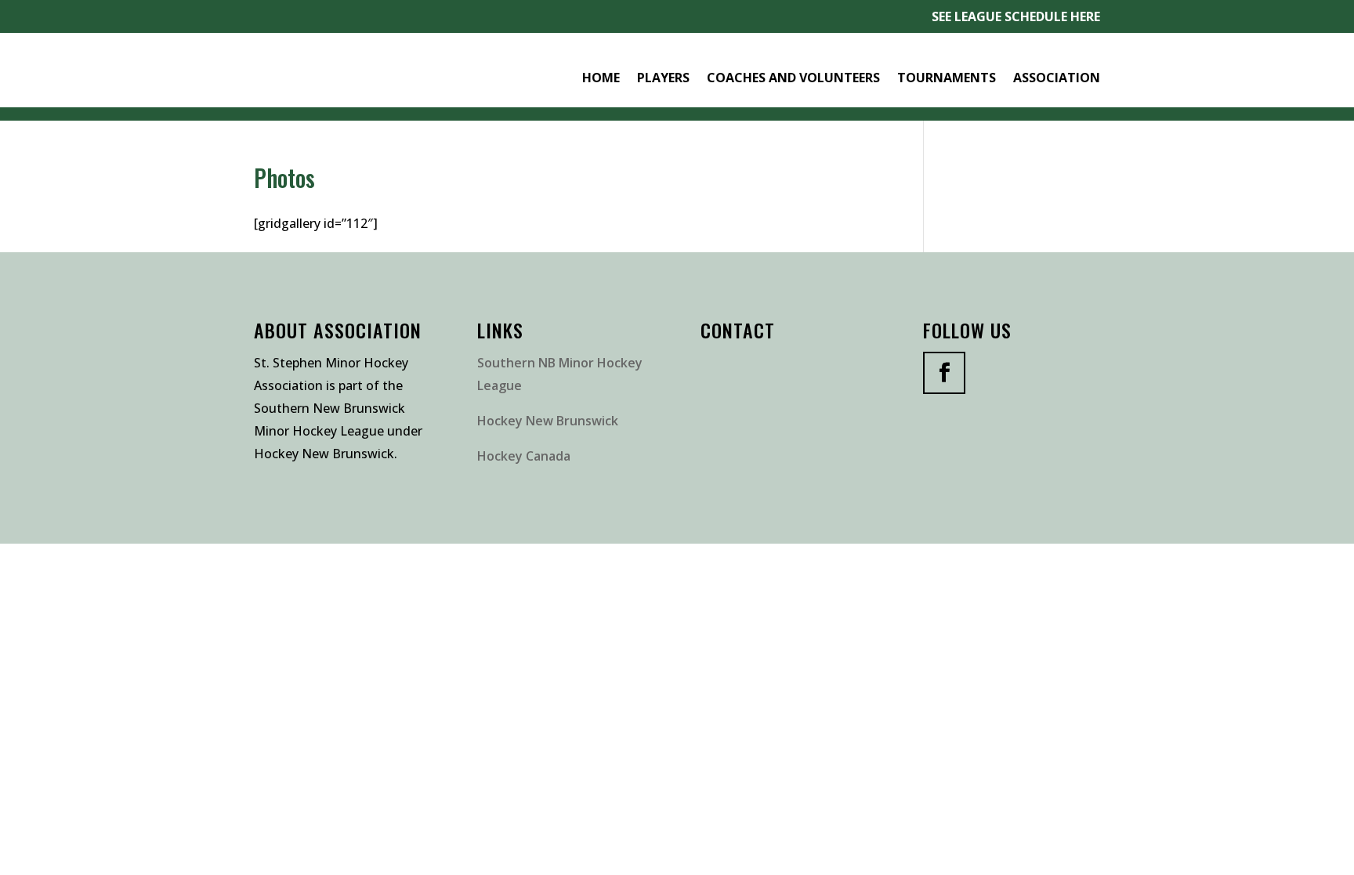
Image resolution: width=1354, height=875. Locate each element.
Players (663, 77)
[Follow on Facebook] (944, 373)
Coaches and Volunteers (793, 77)
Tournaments (946, 77)
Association (1056, 77)
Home (601, 77)
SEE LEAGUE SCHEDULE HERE (1016, 16)
